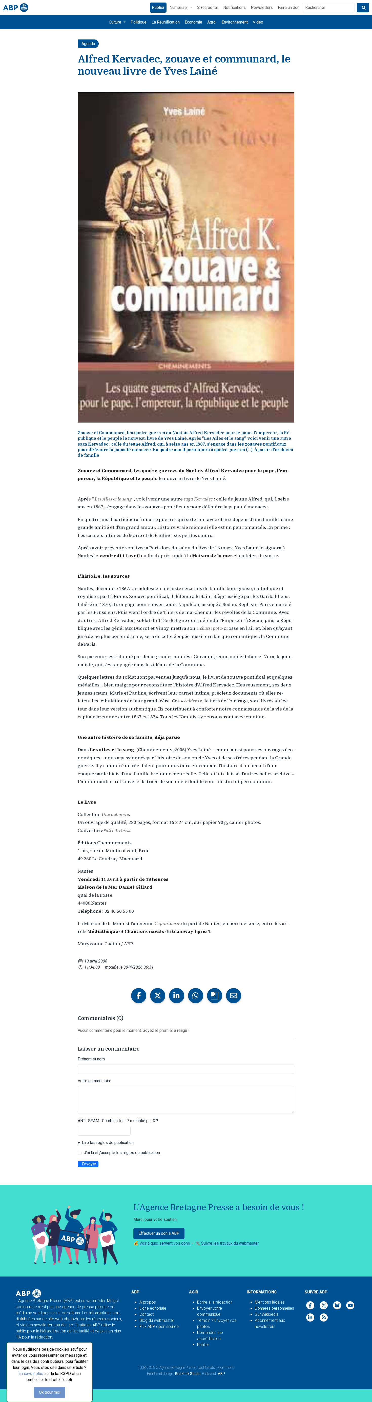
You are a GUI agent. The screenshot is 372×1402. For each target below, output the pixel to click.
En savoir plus (30, 1373)
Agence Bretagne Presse (177, 1368)
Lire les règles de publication (108, 1142)
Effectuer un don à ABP (158, 1233)
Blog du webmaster (156, 1320)
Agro (211, 22)
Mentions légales (270, 1302)
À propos (147, 1302)
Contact (146, 1314)
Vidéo (258, 22)
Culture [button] (115, 22)
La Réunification (166, 22)
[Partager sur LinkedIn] (176, 995)
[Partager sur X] (157, 995)
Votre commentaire (94, 1080)
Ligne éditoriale (152, 1308)
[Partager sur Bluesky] (214, 995)
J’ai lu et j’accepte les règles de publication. (122, 1152)
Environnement (235, 22)
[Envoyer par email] (233, 995)
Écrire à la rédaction (215, 1302)
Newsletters (262, 7)
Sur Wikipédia (267, 1314)
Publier (158, 7)
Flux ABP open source (159, 1326)
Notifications (234, 7)
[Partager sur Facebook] (138, 995)
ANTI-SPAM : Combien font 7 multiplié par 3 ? (118, 1120)
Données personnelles (274, 1308)
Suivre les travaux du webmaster (230, 1243)
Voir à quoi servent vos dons (165, 1243)
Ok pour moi (49, 1392)
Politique (139, 22)
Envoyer (89, 1164)
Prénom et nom (91, 1059)
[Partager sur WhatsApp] (195, 995)
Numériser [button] (179, 7)
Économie (193, 22)
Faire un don (288, 7)
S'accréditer (207, 7)
